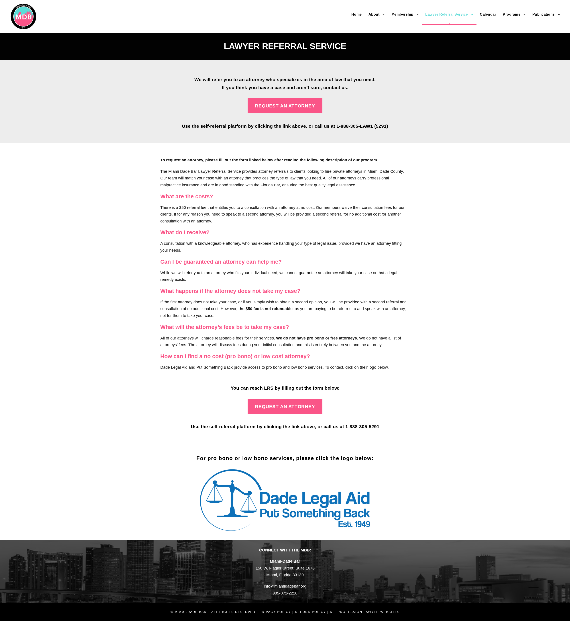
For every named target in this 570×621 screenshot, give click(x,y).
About (374, 14)
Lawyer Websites (382, 612)
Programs (511, 14)
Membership (402, 14)
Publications (543, 14)
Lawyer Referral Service (446, 14)
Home (356, 14)
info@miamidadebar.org (285, 586)
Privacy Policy (275, 612)
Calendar (488, 14)
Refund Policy (310, 612)
